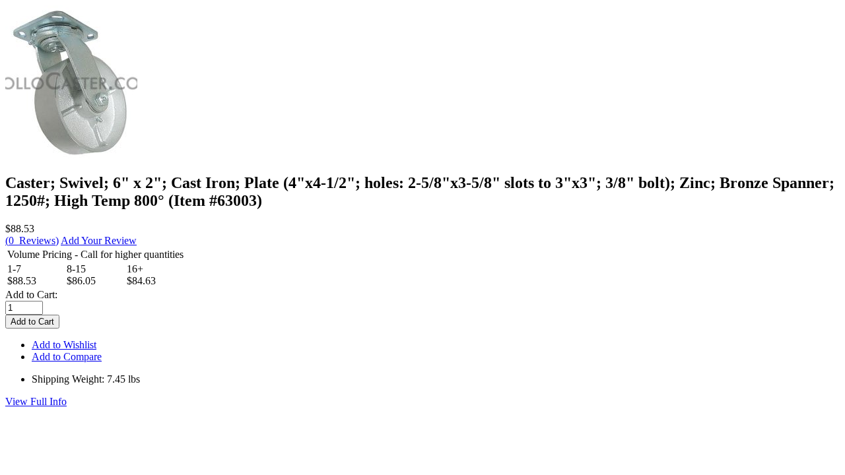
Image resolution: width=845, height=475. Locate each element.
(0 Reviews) (32, 240)
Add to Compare (67, 356)
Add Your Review (99, 240)
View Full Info (36, 401)
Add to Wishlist (64, 344)
